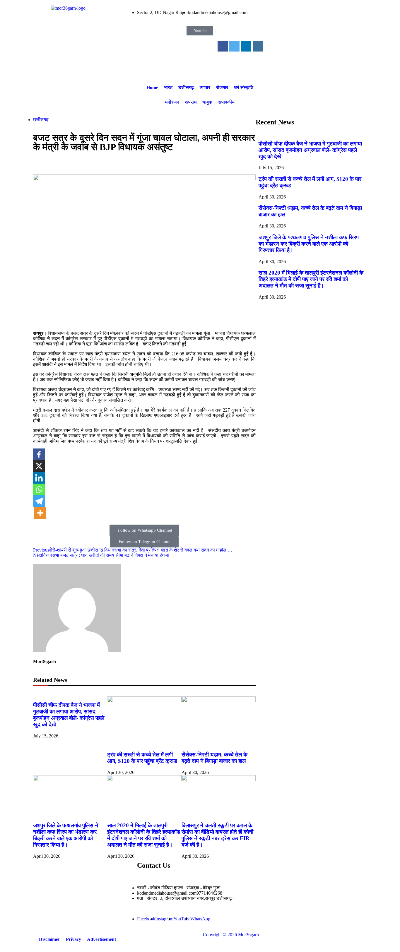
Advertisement (101, 939)
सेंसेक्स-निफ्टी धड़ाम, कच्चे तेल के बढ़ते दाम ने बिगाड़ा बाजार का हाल (214, 757)
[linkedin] (246, 46)
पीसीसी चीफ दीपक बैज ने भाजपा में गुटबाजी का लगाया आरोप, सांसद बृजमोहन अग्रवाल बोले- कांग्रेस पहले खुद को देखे (68, 714)
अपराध (190, 102)
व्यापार (205, 87)
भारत (168, 87)
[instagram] (258, 46)
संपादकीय (226, 102)
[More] (40, 513)
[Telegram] (39, 501)
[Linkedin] (39, 478)
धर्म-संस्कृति (243, 87)
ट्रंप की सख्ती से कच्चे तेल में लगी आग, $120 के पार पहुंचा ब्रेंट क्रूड (142, 757)
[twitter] (234, 46)
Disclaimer (49, 939)
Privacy (73, 939)
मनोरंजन (172, 102)
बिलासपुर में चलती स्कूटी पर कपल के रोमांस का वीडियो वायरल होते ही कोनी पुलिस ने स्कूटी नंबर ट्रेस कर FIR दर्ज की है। (217, 835)
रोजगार (222, 87)
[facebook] (223, 46)
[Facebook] (39, 454)
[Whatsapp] (39, 489)
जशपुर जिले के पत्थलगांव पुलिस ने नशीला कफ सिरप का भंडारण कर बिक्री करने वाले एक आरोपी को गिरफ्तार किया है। (65, 835)
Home (152, 87)
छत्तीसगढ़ (186, 87)
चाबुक (207, 102)
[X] (39, 466)
